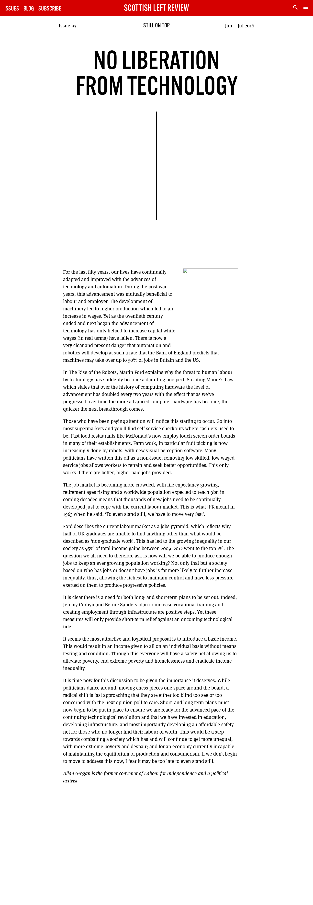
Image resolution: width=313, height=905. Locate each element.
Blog (28, 9)
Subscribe (49, 9)
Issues (11, 9)
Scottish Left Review (156, 8)
